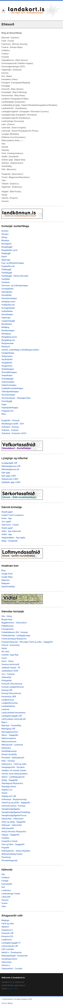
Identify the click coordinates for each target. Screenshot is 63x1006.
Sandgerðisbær (7, 353)
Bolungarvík (6, 244)
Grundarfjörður (7, 289)
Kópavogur (6, 318)
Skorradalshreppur (9, 372)
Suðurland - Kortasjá (10, 427)
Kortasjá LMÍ (6, 690)
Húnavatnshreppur (9, 298)
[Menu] (3, 10)
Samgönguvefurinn (9, 959)
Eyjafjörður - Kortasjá (10, 420)
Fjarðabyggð (6, 273)
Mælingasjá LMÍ (8, 729)
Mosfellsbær (6, 324)
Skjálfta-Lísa (6, 790)
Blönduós (5, 240)
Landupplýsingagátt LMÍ (11, 716)
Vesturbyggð (6, 401)
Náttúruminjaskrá (8, 738)
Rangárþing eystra (9, 337)
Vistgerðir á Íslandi (9, 841)
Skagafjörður (6, 363)
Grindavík (5, 282)
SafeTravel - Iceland (10, 525)
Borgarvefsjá (6, 619)
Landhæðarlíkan (8, 706)
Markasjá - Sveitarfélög (11, 725)
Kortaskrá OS (7, 936)
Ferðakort (5, 877)
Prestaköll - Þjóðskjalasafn (12, 758)
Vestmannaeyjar (8, 395)
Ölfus (3, 414)
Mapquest (5, 583)
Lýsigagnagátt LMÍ (9, 463)
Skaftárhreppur (7, 369)
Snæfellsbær (6, 375)
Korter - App (6, 518)
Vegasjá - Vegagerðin (10, 835)
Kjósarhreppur (7, 314)
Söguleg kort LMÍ (8, 796)
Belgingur (5, 920)
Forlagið (4, 881)
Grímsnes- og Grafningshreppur (14, 285)
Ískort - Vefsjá (7, 661)
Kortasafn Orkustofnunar (11, 684)
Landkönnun (6, 940)
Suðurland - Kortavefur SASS (13, 433)
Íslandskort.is (7, 930)
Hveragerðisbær (8, 308)
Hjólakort (5, 927)
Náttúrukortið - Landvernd (12, 745)
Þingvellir (5, 847)
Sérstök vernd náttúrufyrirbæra (14, 774)
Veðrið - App (6, 534)
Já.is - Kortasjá (7, 674)
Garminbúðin (6, 884)
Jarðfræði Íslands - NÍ (10, 668)
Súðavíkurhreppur (8, 385)
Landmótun (6, 890)
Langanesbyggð (8, 321)
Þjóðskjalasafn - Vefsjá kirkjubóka (15, 851)
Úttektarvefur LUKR (9, 479)
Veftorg (9, 1003)
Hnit (3, 887)
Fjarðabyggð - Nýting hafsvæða (14, 276)
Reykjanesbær (7, 343)
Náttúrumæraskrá (8, 741)
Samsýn (4, 900)
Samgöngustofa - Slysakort (13, 767)
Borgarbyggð (6, 247)
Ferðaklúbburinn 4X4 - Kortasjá (14, 632)
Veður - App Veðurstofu (11, 531)
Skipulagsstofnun (8, 786)
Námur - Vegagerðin (9, 735)
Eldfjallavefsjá (7, 626)
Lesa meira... (13, 988)
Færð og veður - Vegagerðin (41, 642)
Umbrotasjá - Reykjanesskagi (13, 799)
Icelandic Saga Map (9, 655)
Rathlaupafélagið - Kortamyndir (14, 956)
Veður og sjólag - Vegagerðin (13, 822)
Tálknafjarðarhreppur (10, 391)
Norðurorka (6, 748)
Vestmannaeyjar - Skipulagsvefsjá (15, 398)
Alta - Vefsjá (6, 616)
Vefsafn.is (5, 965)
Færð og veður (7, 923)
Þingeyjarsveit (7, 411)
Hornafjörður (6, 295)
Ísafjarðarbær (7, 311)
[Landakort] (34, 10)
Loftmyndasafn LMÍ (9, 946)
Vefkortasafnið (7, 828)
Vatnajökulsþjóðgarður (10, 809)
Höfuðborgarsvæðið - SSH (12, 424)
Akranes (4, 231)
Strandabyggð (7, 379)
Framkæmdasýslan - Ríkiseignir (15, 642)
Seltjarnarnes (7, 356)
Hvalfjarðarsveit (8, 305)
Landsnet (5, 709)
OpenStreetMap (8, 586)
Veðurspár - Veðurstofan (11, 825)
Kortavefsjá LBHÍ (8, 696)
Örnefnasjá (6, 857)
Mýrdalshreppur (8, 330)
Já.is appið (6, 521)
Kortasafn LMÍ (7, 933)
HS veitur (5, 651)
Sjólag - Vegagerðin (9, 780)
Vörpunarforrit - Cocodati (11, 968)
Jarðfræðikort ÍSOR (9, 671)
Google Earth (7, 574)
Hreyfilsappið (6, 512)
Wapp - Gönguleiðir (9, 541)
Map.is (4, 722)
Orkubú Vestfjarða (9, 754)
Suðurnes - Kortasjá (9, 430)
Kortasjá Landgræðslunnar (12, 687)
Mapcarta (5, 580)
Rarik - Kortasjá (8, 761)
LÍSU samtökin (7, 949)
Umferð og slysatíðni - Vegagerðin (15, 802)
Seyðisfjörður (7, 359)
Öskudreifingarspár (9, 860)
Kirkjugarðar (6, 680)
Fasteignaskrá (7, 629)
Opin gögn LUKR (8, 476)
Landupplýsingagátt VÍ (10, 943)
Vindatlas (5, 838)
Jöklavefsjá (6, 677)
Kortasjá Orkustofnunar (11, 693)
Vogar (3, 404)
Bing (3, 570)
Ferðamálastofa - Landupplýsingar (15, 635)
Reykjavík (5, 346)
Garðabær (5, 279)
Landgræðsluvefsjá (9, 703)
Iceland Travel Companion (12, 515)
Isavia (4, 658)
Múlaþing (5, 327)
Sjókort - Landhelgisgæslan (13, 777)
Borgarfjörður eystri (9, 250)
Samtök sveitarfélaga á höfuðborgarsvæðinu (20, 350)
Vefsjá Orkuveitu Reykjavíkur (13, 831)
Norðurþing (6, 334)
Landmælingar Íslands (10, 894)
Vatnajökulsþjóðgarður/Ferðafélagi (15, 812)
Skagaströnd (6, 366)
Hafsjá (4, 648)
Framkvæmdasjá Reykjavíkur (14, 639)
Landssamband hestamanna (13, 713)
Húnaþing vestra (8, 301)
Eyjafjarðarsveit (8, 266)
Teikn (3, 906)
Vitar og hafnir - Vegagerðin (12, 844)
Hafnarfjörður (6, 292)
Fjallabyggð (6, 269)
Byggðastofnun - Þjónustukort (14, 623)
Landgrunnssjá (7, 700)
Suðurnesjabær (7, 382)
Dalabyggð (5, 253)
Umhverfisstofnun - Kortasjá (13, 806)
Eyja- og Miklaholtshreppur (12, 263)
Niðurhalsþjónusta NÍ (10, 469)
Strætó (4, 793)
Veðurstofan (6, 962)
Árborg (4, 237)
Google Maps (7, 577)
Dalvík (4, 256)
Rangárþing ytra (8, 340)
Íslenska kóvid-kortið (10, 664)
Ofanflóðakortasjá (8, 751)
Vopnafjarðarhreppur (9, 408)
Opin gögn (5, 473)
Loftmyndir (5, 897)
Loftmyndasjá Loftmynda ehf (13, 719)
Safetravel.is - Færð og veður (13, 764)
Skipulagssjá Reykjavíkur (12, 783)
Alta (3, 874)
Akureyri (4, 234)
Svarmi (4, 903)
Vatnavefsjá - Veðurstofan (12, 819)
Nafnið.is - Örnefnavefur (11, 952)
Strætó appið (6, 528)
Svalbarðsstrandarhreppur (12, 388)
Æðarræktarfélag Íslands (11, 854)
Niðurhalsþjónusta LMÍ (10, 466)
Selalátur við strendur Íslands (13, 770)
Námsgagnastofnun (9, 732)
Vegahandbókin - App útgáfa (13, 538)
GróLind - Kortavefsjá (10, 645)
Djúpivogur (5, 260)
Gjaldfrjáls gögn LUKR (10, 482)
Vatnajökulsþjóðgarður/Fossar (14, 815)
